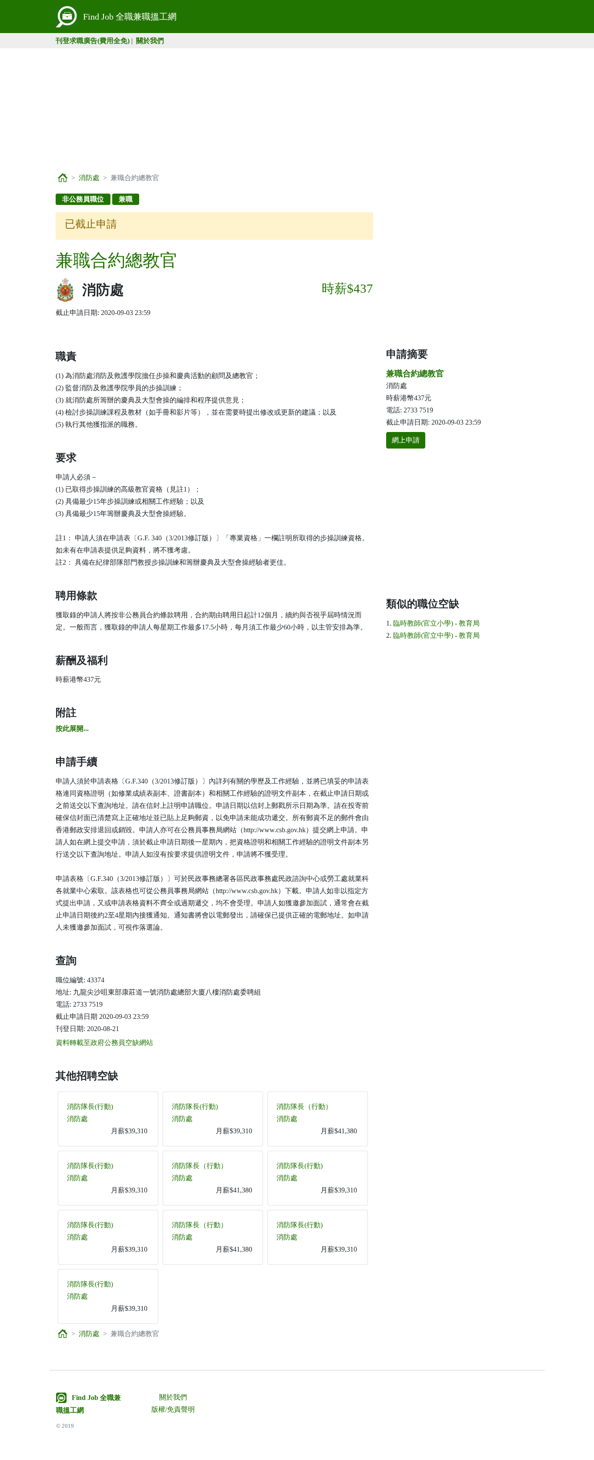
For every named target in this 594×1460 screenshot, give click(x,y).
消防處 (89, 177)
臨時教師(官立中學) (423, 635)
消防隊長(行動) (90, 1106)
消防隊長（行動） (304, 1106)
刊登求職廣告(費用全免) (93, 40)
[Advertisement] (297, 109)
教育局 (469, 623)
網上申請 (406, 440)
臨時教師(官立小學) (423, 623)
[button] (72, 728)
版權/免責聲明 (173, 1409)
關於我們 (150, 40)
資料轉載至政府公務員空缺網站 (104, 1042)
